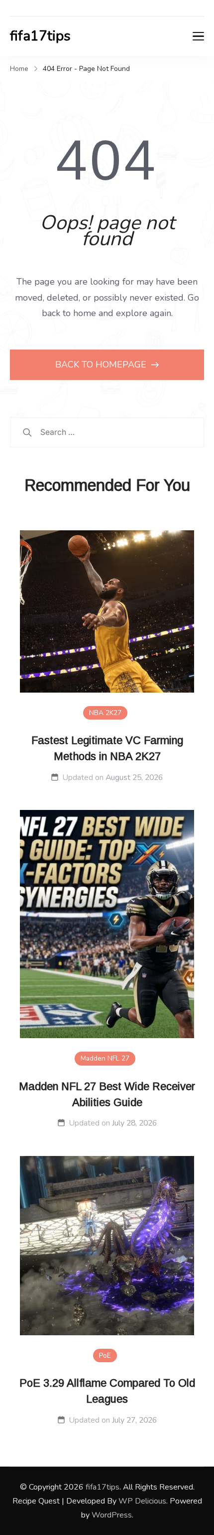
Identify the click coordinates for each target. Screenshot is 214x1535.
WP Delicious (142, 1501)
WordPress (112, 1515)
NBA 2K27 (105, 713)
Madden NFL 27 (105, 1058)
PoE (105, 1355)
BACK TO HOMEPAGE (102, 365)
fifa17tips (40, 35)
